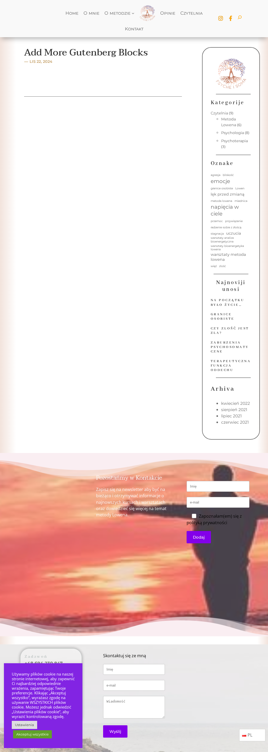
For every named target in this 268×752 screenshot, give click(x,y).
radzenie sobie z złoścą (226, 227)
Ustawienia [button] (24, 725)
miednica (240, 201)
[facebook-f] (230, 18)
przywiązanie (234, 221)
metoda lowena (221, 201)
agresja (215, 175)
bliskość (228, 175)
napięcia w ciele (225, 210)
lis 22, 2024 (41, 61)
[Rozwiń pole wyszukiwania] (240, 18)
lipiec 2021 (231, 415)
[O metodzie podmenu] (133, 13)
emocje (220, 181)
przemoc (217, 221)
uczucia (233, 233)
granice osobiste (222, 188)
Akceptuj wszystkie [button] (32, 734)
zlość (222, 266)
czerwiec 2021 (235, 422)
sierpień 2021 (234, 409)
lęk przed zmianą (227, 194)
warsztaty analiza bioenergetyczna (222, 239)
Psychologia (232, 132)
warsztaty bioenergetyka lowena (227, 247)
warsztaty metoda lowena (228, 257)
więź (214, 266)
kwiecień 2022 (235, 403)
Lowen (239, 188)
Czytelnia (219, 113)
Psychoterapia (234, 141)
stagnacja (217, 233)
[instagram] (221, 18)
